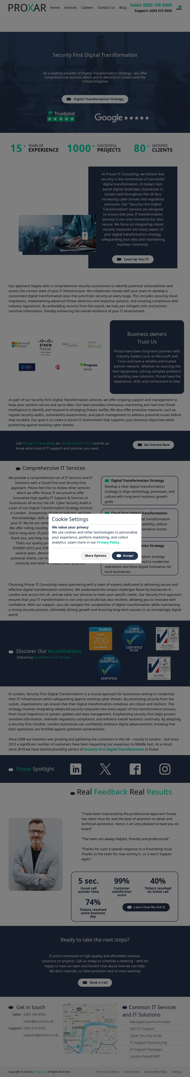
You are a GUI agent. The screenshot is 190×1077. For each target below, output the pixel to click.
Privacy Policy (108, 542)
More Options (95, 556)
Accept (128, 556)
